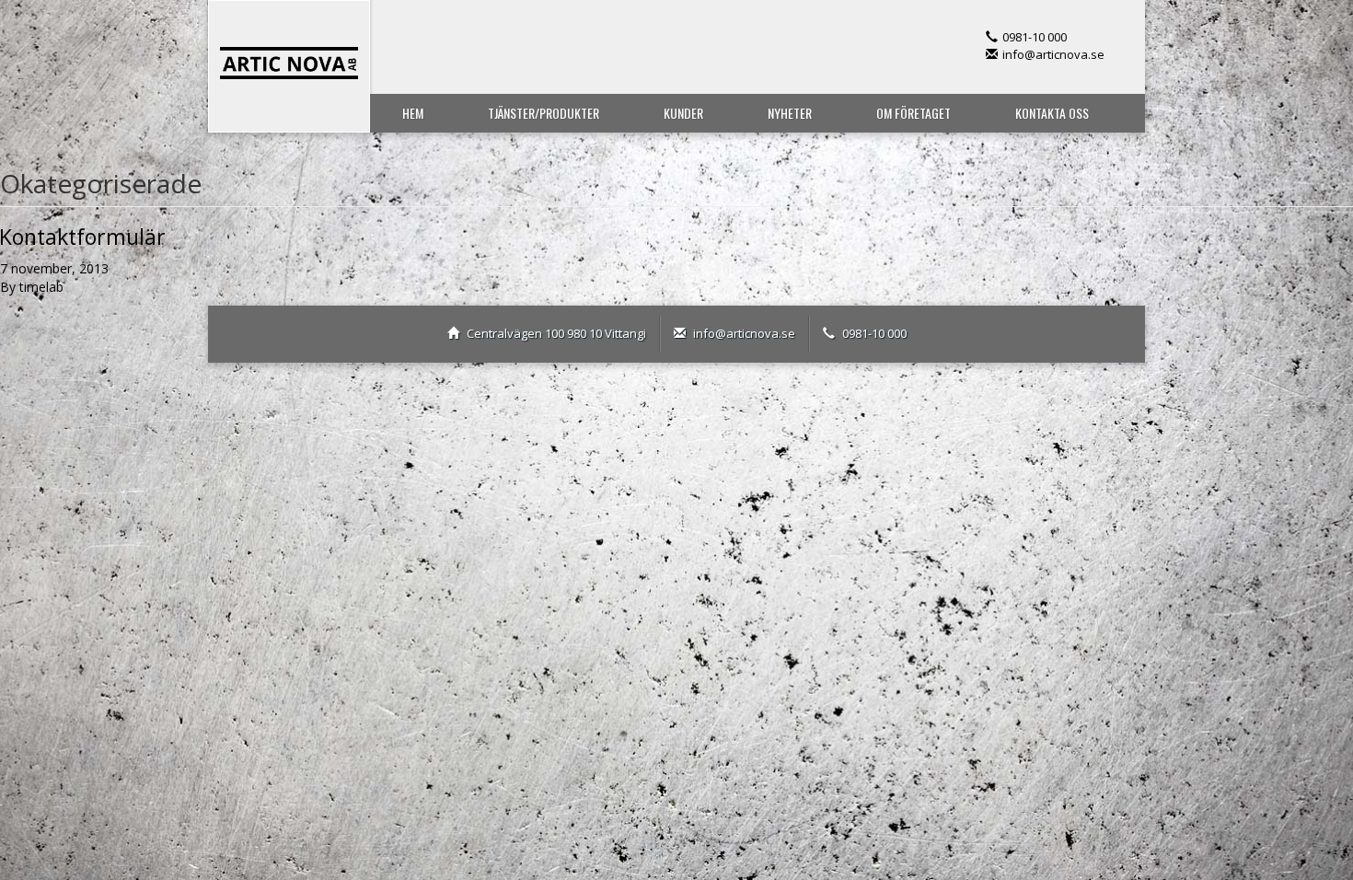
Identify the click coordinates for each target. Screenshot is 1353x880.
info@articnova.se (1053, 54)
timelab (41, 286)
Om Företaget (913, 112)
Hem (412, 112)
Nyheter (790, 112)
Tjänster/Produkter (543, 112)
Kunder (683, 112)
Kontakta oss (1052, 112)
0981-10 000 (1034, 37)
